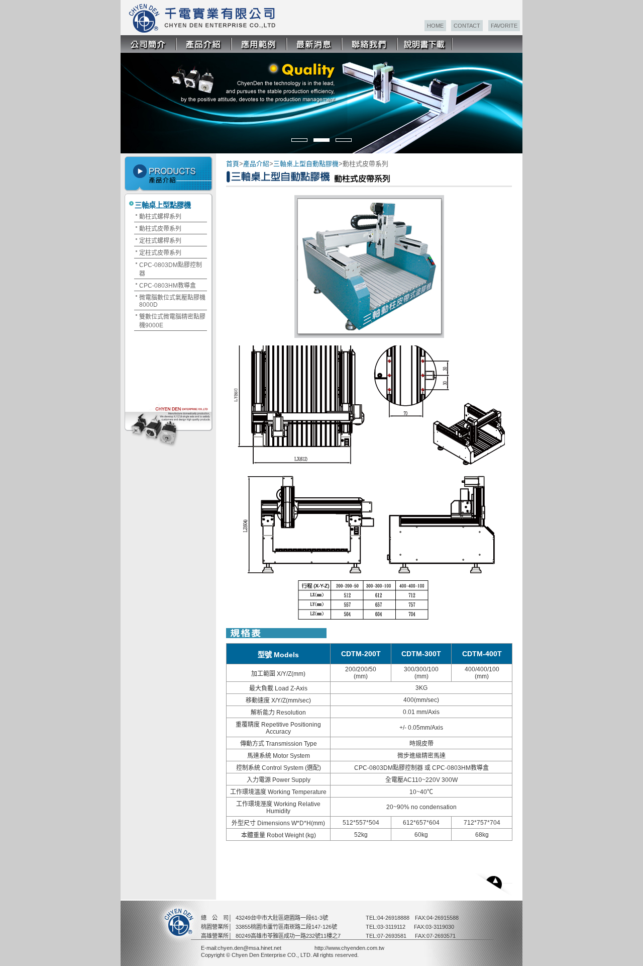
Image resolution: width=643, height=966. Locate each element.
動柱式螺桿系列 (160, 216)
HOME (435, 26)
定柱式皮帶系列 (160, 252)
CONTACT (467, 26)
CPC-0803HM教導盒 (167, 285)
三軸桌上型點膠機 (163, 205)
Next (514, 97)
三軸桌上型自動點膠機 (306, 163)
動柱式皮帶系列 (160, 228)
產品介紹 (256, 163)
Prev (135, 97)
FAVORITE (504, 26)
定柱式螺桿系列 (160, 240)
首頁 (232, 163)
